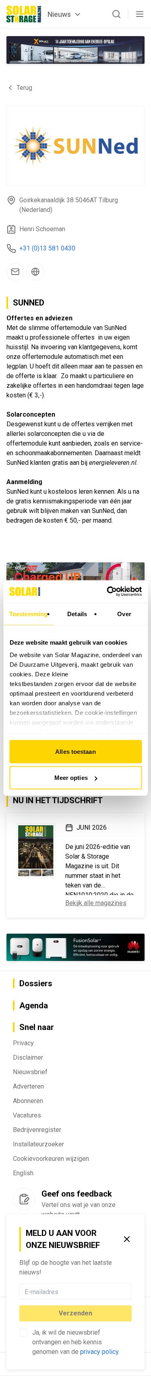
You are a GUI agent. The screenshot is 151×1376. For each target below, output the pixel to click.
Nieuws (59, 14)
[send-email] (15, 272)
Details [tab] (77, 613)
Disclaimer (28, 1057)
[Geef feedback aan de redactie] (24, 1199)
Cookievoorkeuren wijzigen (51, 1158)
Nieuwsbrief (30, 1072)
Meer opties (71, 777)
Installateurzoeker (38, 1144)
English (23, 1173)
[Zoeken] (116, 14)
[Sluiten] (127, 1239)
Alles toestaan (75, 751)
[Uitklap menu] (140, 14)
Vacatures (27, 1115)
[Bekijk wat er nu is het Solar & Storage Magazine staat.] (36, 850)
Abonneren (28, 1101)
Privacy (23, 1043)
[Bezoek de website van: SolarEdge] (75, 576)
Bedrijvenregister (37, 1130)
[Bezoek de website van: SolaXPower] (75, 50)
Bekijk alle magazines (95, 903)
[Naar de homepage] (23, 14)
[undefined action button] (129, 1292)
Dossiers (35, 983)
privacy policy (99, 1352)
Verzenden (75, 1313)
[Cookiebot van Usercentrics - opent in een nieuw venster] (107, 591)
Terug (24, 88)
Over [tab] (124, 613)
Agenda (33, 1005)
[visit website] (35, 272)
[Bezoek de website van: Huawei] (75, 947)
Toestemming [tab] (28, 613)
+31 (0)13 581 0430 (47, 248)
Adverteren (28, 1086)
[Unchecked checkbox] (23, 1333)
